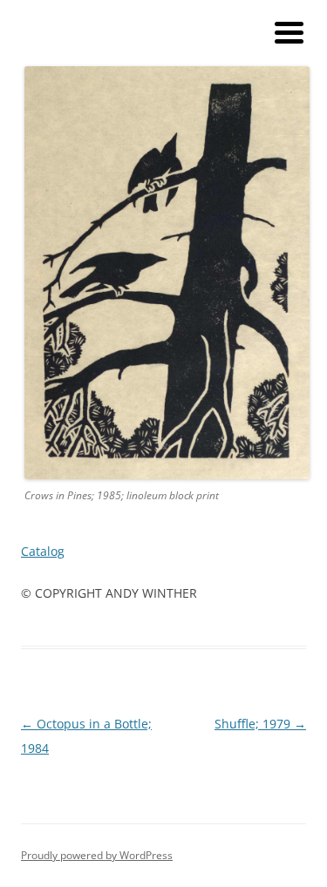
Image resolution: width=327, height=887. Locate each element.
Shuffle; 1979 (260, 723)
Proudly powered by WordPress (97, 855)
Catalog (43, 551)
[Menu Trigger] (288, 30)
